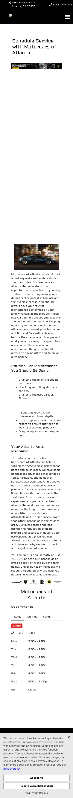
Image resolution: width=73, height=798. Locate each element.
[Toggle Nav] (68, 17)
